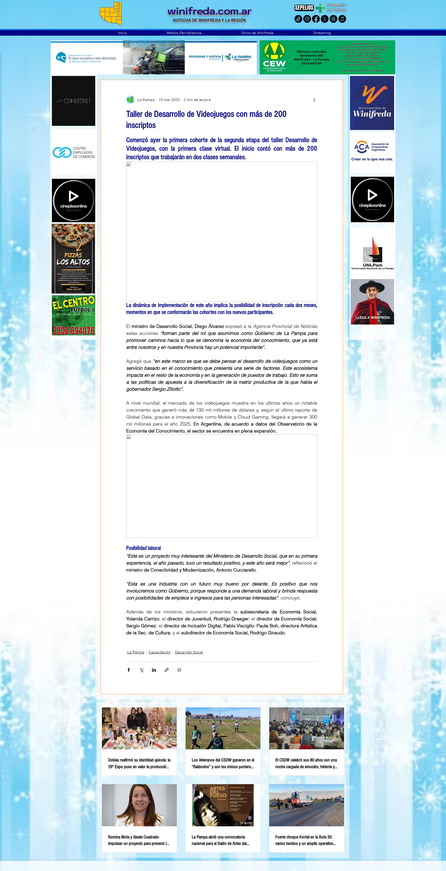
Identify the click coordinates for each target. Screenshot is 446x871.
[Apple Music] (342, 19)
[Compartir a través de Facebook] (128, 669)
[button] (184, 33)
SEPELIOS (304, 8)
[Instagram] (307, 19)
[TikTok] (298, 19)
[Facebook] (316, 19)
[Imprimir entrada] (179, 669)
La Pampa (135, 652)
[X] (325, 19)
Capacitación (160, 652)
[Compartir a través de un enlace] (166, 669)
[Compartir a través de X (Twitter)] (141, 669)
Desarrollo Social (189, 652)
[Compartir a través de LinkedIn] (154, 669)
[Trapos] (333, 19)
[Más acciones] (314, 100)
